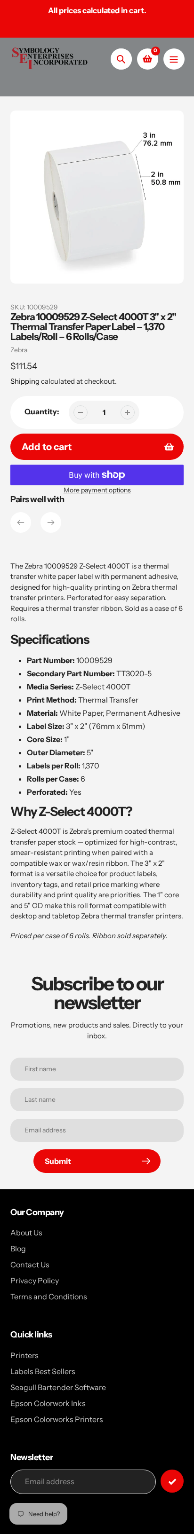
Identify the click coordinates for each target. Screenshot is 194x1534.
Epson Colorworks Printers (56, 1419)
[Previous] (20, 522)
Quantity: (41, 411)
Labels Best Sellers (42, 1371)
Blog (18, 1248)
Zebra (18, 350)
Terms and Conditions (48, 1296)
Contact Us (29, 1264)
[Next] (50, 522)
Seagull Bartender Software (58, 1387)
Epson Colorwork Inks (48, 1403)
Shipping (25, 381)
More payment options (97, 490)
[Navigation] (174, 59)
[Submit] (172, 1481)
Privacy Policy (34, 1280)
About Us (26, 1232)
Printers (24, 1355)
